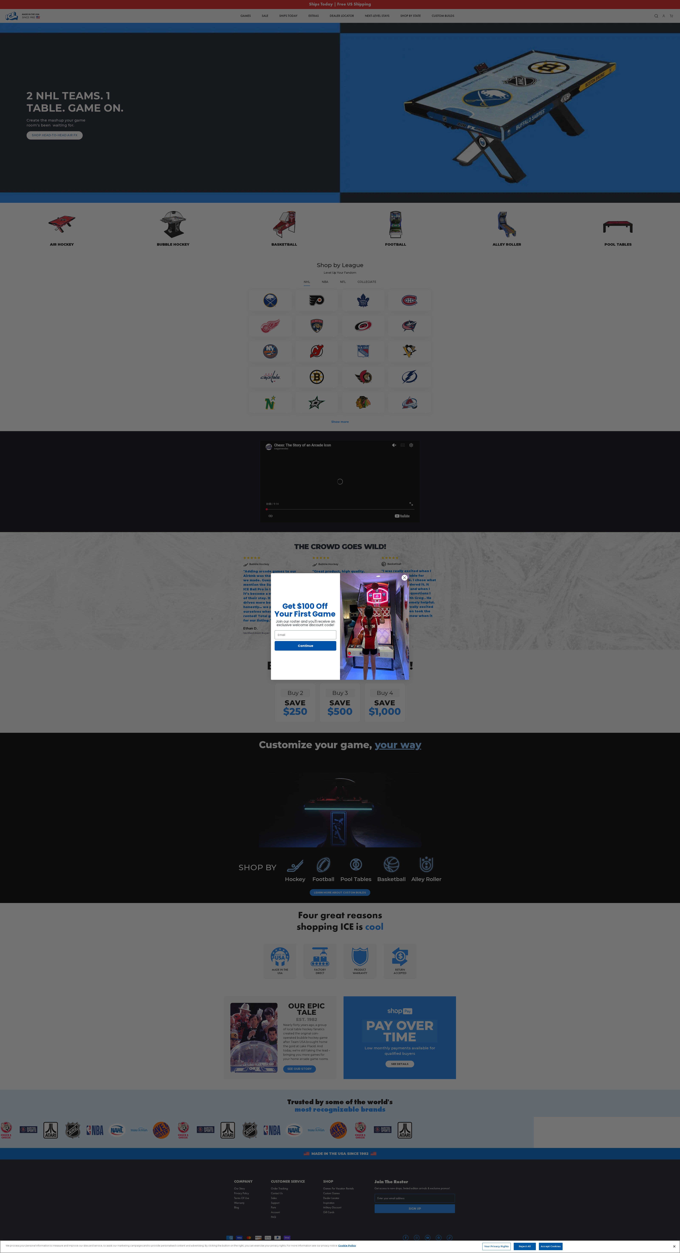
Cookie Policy (347, 1245)
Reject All (525, 1246)
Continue (305, 646)
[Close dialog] (404, 578)
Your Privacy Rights (496, 1246)
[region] (340, 1246)
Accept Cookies (551, 1246)
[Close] (674, 1246)
